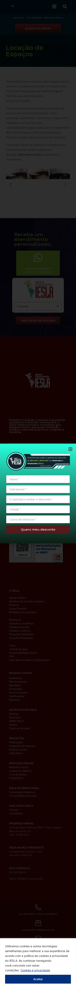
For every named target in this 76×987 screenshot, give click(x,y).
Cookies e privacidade (35, 970)
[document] (38, 493)
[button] (70, 449)
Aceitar (38, 979)
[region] (38, 962)
